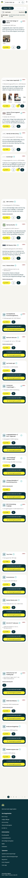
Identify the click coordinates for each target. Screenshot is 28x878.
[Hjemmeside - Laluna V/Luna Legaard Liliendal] (13, 126)
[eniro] (2, 2)
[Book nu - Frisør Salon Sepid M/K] (18, 106)
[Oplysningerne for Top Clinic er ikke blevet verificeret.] (14, 554)
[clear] (19, 2)
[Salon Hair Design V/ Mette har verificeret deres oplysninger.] (21, 22)
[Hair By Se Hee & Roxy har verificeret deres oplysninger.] (20, 133)
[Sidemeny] (27, 2)
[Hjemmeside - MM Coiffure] (13, 217)
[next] (22, 797)
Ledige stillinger (5, 819)
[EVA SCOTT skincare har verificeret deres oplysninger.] (19, 623)
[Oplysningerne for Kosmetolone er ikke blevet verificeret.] (16, 577)
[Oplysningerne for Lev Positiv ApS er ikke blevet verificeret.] (16, 363)
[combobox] (11, 2)
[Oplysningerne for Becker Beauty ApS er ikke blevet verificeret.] (19, 600)
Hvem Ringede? (6, 862)
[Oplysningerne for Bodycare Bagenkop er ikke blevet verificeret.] (20, 726)
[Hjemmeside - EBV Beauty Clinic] (13, 258)
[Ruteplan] (18, 47)
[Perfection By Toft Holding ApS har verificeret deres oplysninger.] (21, 673)
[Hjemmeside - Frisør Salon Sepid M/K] (13, 105)
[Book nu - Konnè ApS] (18, 169)
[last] (25, 797)
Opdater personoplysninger (8, 853)
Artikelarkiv (4, 846)
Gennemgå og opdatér (15, 329)
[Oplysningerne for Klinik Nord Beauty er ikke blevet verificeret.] (18, 701)
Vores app (4, 865)
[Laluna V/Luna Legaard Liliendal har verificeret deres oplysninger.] (21, 113)
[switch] (2, 12)
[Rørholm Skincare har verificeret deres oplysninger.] (18, 337)
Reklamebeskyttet (7, 146)
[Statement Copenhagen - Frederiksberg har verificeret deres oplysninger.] (21, 386)
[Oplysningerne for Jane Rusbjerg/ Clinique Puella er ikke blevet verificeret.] (21, 458)
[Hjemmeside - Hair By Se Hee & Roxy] (13, 149)
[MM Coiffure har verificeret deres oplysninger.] (15, 201)
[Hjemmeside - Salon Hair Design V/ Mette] (13, 47)
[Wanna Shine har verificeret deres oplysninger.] (15, 265)
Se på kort (21, 12)
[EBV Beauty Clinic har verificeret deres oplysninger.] (18, 245)
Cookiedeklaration (6, 838)
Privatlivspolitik (5, 835)
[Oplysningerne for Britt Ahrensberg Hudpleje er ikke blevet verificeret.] (21, 505)
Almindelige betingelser (7, 841)
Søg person (4, 859)
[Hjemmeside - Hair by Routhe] (13, 237)
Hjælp (3, 843)
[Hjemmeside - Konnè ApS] (13, 169)
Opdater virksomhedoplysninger (10, 856)
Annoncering (5, 822)
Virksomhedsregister (7, 825)
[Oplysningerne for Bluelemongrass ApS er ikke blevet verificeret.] (20, 749)
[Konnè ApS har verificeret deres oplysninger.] (14, 157)
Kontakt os (4, 828)
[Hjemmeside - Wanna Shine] (13, 282)
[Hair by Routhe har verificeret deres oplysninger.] (16, 225)
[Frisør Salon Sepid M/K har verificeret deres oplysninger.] (21, 80)
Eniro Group (4, 816)
